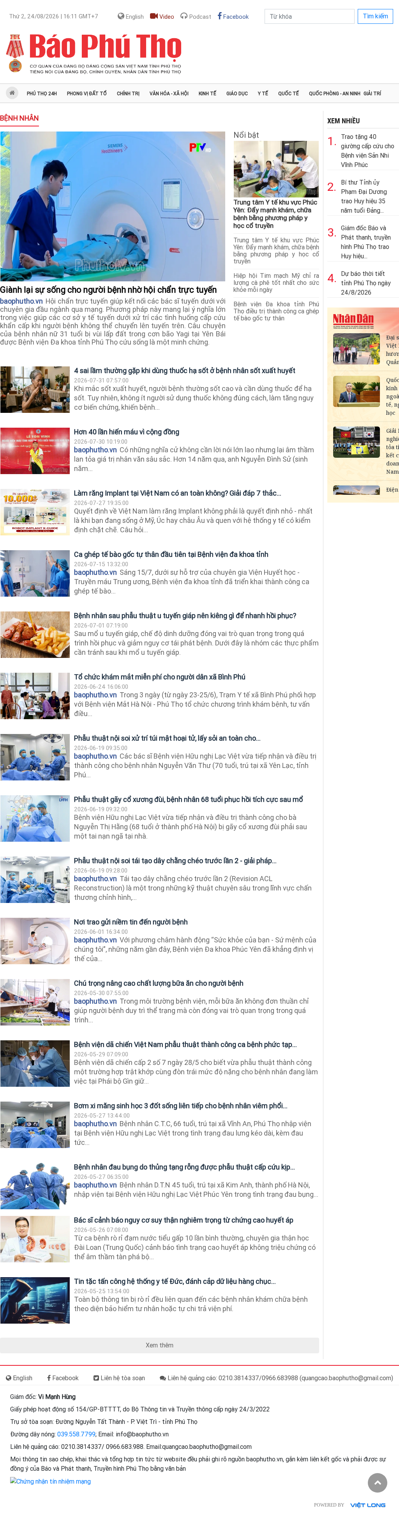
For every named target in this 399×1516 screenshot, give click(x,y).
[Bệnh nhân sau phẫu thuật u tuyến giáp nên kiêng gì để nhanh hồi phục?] (35, 634)
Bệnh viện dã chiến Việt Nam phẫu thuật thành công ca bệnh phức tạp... (185, 1044)
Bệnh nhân (19, 118)
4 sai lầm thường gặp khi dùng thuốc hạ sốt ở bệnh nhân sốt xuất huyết (184, 370)
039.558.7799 (76, 1434)
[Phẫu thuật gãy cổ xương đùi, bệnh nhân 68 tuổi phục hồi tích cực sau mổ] (35, 818)
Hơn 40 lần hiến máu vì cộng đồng (126, 432)
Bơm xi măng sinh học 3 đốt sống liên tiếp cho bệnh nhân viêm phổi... (181, 1106)
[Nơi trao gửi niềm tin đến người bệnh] (35, 941)
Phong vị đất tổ (87, 93)
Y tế (263, 93)
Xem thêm (159, 1345)
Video (166, 16)
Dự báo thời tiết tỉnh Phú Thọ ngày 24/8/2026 (366, 283)
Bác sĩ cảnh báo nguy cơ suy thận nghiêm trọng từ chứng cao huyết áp (183, 1220)
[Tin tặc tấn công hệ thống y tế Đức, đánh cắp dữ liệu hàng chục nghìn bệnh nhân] (35, 1300)
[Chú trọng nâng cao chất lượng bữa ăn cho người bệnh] (35, 1002)
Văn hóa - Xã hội (169, 93)
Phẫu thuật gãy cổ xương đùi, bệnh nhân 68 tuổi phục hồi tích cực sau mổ (188, 799)
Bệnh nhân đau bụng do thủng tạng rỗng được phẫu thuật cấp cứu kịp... (184, 1167)
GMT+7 (53, 16)
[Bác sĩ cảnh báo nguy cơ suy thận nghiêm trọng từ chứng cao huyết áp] (35, 1239)
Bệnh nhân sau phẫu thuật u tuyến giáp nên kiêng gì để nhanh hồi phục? (185, 615)
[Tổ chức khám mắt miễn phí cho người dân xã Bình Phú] (35, 696)
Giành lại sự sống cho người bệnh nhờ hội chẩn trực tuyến (109, 290)
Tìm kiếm (375, 16)
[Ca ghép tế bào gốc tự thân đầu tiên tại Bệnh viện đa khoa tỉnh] (35, 573)
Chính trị (128, 93)
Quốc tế (288, 93)
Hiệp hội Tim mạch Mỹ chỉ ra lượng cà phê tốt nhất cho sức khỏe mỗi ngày (276, 282)
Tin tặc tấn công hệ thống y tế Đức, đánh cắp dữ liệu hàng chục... (175, 1281)
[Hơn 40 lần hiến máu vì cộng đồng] (35, 451)
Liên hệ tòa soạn (122, 1378)
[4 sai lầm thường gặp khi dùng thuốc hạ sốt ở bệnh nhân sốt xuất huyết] (35, 389)
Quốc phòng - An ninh (334, 93)
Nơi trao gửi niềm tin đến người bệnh (131, 922)
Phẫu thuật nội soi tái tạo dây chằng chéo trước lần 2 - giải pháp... (175, 861)
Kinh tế (207, 93)
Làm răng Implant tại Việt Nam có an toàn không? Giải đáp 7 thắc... (177, 493)
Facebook (235, 16)
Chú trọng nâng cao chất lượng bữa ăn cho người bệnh (159, 983)
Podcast (199, 16)
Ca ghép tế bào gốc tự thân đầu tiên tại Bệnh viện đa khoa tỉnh (171, 554)
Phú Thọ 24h (42, 93)
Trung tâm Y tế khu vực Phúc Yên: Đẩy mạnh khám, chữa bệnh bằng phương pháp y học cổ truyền (275, 213)
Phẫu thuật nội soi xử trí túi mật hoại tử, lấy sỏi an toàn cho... (167, 738)
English (134, 16)
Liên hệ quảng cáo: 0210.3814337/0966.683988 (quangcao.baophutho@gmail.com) (279, 1378)
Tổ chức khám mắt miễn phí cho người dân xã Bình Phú (159, 677)
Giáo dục (237, 93)
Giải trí (372, 93)
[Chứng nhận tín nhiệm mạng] (50, 1481)
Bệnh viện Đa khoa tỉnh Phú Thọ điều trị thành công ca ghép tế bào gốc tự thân (276, 311)
